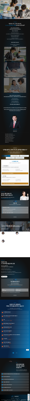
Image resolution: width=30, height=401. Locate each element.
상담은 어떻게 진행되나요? (6, 376)
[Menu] (28, 1)
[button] (14, 217)
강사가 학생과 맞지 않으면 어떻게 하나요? (8, 379)
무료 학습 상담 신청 (5, 276)
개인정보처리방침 (12, 398)
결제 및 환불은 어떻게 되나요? (6, 387)
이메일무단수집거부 (17, 398)
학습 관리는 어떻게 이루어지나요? (7, 384)
